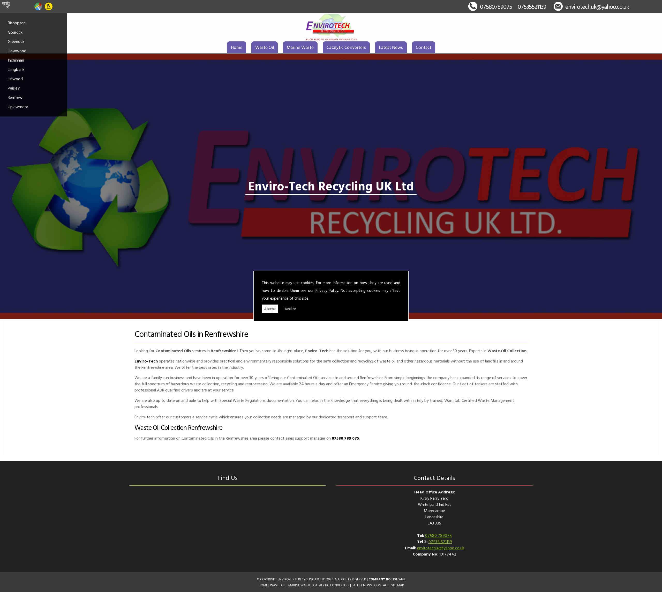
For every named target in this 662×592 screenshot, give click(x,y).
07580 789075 (438, 535)
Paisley (14, 88)
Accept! (270, 308)
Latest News (391, 47)
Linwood (15, 79)
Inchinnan (16, 60)
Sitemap (397, 585)
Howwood (17, 51)
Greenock (16, 41)
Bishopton (17, 23)
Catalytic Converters (346, 47)
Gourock (15, 32)
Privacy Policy (326, 290)
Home (236, 47)
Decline (290, 308)
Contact (423, 47)
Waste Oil (264, 47)
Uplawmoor (18, 106)
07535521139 (532, 6)
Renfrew (15, 97)
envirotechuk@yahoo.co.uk (597, 6)
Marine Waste (300, 47)
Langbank (16, 69)
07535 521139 (440, 541)
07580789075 (496, 6)
